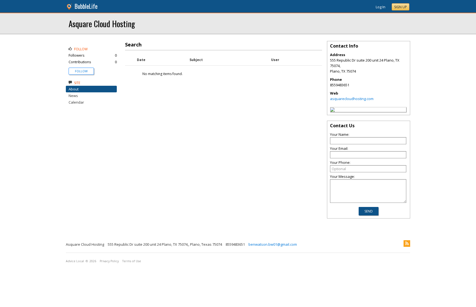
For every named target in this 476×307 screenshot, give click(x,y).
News (73, 95)
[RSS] (407, 243)
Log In (380, 6)
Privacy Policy (109, 261)
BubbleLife (86, 6)
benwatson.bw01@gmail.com (272, 244)
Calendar (76, 102)
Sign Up (400, 7)
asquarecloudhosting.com (352, 98)
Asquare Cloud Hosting (102, 23)
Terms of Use (131, 261)
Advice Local (75, 261)
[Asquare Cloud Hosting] (332, 110)
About (74, 89)
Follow (81, 71)
